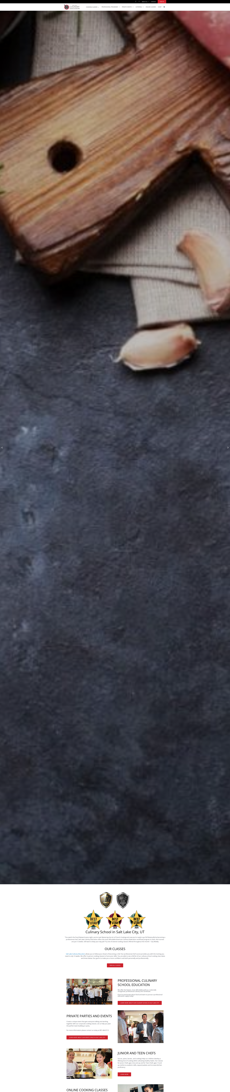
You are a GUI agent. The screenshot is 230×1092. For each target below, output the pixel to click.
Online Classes (151, 7)
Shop (159, 7)
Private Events (127, 7)
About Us (144, 2)
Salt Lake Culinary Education (75, 954)
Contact (153, 2)
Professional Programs (110, 7)
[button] (2, 447)
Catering (139, 7)
